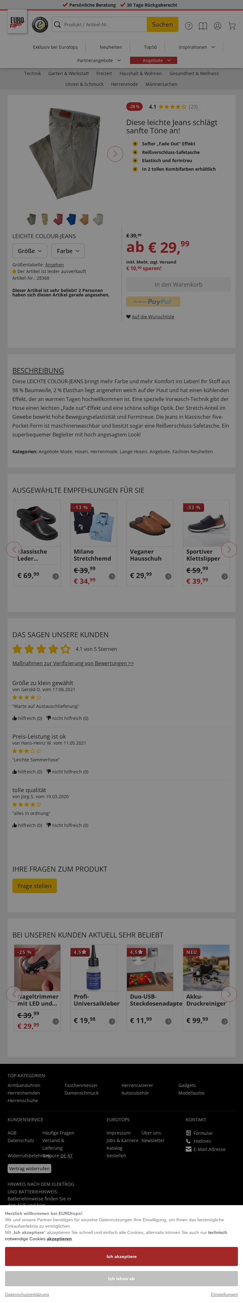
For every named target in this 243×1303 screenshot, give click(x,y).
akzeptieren (59, 1238)
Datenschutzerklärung (27, 1294)
